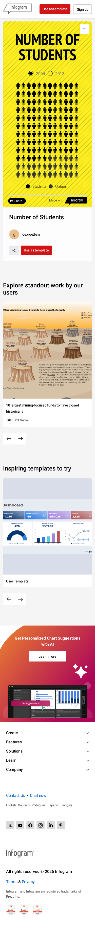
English (11, 805)
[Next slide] (20, 438)
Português (39, 805)
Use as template (55, 9)
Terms (11, 881)
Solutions (14, 751)
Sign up (82, 9)
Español (53, 805)
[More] (84, 29)
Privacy (28, 881)
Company (14, 769)
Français (66, 805)
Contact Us (15, 795)
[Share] (14, 250)
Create (12, 732)
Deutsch (24, 805)
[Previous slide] (9, 438)
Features (14, 742)
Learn (11, 760)
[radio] (38, 74)
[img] (47, 122)
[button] (37, 186)
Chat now (38, 795)
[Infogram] (17, 9)
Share (18, 201)
